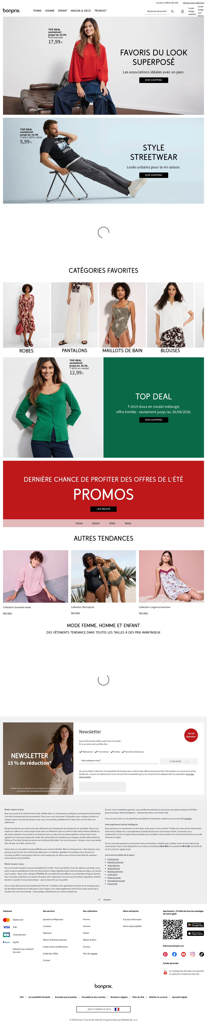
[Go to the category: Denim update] (103, 66)
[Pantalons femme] (74, 318)
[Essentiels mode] (35, 582)
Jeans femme (113, 865)
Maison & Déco (89, 939)
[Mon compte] (183, 11)
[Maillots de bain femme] (122, 318)
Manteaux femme (115, 871)
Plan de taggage (90, 953)
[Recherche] (172, 11)
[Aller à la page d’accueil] (18, 11)
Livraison (47, 926)
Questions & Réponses (53, 919)
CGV (22, 997)
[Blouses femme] (170, 318)
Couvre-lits (112, 883)
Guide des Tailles (50, 953)
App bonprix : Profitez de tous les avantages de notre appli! (183, 912)
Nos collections (90, 911)
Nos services (49, 911)
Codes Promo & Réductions (55, 946)
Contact (46, 960)
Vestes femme (113, 868)
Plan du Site (138, 997)
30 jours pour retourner (193, 2)
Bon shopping (153, 80)
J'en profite (103, 509)
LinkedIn (188, 818)
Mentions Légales (119, 997)
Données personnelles (66, 997)
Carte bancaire (19, 934)
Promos (86, 946)
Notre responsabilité (132, 926)
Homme (96, 523)
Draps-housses (114, 877)
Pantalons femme (115, 862)
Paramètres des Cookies (94, 997)
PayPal (16, 942)
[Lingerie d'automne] (171, 582)
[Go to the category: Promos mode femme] (103, 494)
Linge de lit (112, 874)
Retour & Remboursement (55, 939)
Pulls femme (113, 859)
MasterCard (18, 919)
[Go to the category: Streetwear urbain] (103, 161)
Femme (79, 523)
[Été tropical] (103, 582)
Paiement (7, 911)
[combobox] (157, 11)
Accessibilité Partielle (39, 997)
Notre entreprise (131, 911)
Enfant (112, 523)
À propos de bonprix (132, 919)
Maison (128, 523)
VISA (15, 927)
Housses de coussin (116, 880)
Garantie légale (179, 997)
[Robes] (26, 318)
